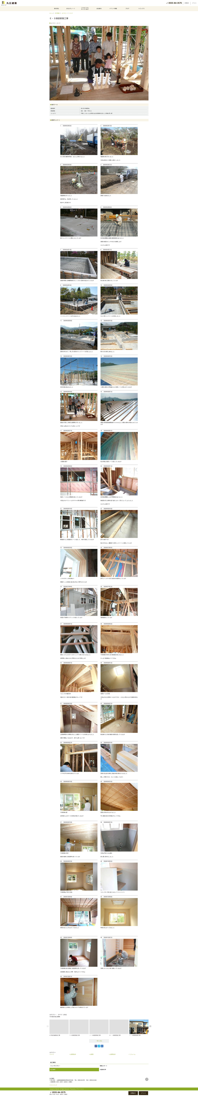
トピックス (141, 8)
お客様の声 (103, 1069)
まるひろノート (70, 8)
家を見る (56, 8)
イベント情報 (113, 8)
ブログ (127, 8)
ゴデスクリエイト (80, 1089)
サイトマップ (53, 1085)
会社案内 (99, 8)
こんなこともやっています (85, 8)
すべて (52, 1054)
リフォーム (132, 1054)
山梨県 (91, 1054)
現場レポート (103, 1065)
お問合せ (187, 3)
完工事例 (52, 1069)
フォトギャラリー (55, 1065)
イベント (194, 3)
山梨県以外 (73, 1054)
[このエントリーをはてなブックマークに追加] (102, 1046)
